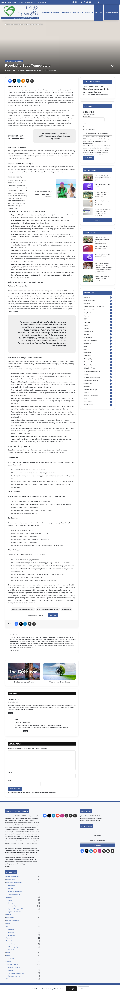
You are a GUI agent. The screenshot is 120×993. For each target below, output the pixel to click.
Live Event (87, 313)
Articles (98, 12)
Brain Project (88, 337)
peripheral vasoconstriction (48, 609)
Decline (83, 989)
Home (8, 24)
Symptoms (67, 609)
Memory (87, 386)
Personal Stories (89, 300)
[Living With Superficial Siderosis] (20, 12)
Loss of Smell (88, 402)
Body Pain (87, 355)
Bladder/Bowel (88, 405)
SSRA (86, 319)
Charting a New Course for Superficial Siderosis (102, 193)
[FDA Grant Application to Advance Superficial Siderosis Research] (88, 177)
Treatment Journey (90, 365)
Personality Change (90, 389)
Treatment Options (89, 362)
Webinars (87, 334)
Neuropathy (88, 359)
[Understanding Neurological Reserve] (88, 203)
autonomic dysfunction (17, 24)
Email (10, 780)
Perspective (87, 343)
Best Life (87, 303)
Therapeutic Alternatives (92, 371)
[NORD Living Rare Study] (88, 248)
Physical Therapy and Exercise (94, 306)
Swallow (86, 392)
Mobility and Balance (90, 340)
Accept (71, 989)
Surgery (86, 374)
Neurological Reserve (91, 380)
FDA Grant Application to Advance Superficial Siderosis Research (103, 177)
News (86, 325)
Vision (86, 346)
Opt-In (85, 127)
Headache (87, 352)
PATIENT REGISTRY (30, 2)
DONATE (21, 2)
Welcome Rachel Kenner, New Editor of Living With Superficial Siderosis (103, 211)
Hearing (86, 316)
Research (87, 328)
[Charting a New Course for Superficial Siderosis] (88, 195)
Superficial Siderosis (91, 310)
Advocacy (87, 322)
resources (77, 12)
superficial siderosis (50, 12)
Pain (85, 349)
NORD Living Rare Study (101, 246)
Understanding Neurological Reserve (102, 202)
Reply (10, 713)
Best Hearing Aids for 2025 (102, 184)
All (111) (97, 220)
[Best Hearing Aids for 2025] (88, 186)
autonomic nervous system (23, 609)
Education (87, 297)
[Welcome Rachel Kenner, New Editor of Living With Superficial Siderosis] (88, 211)
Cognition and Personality (92, 377)
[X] (13, 650)
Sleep (86, 399)
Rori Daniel (14, 634)
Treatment (66, 12)
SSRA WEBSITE (42, 2)
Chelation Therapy (90, 368)
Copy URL (53, 615)
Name (10, 772)
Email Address (87, 116)
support (88, 12)
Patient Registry (89, 331)
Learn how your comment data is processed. (44, 792)
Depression (88, 383)
